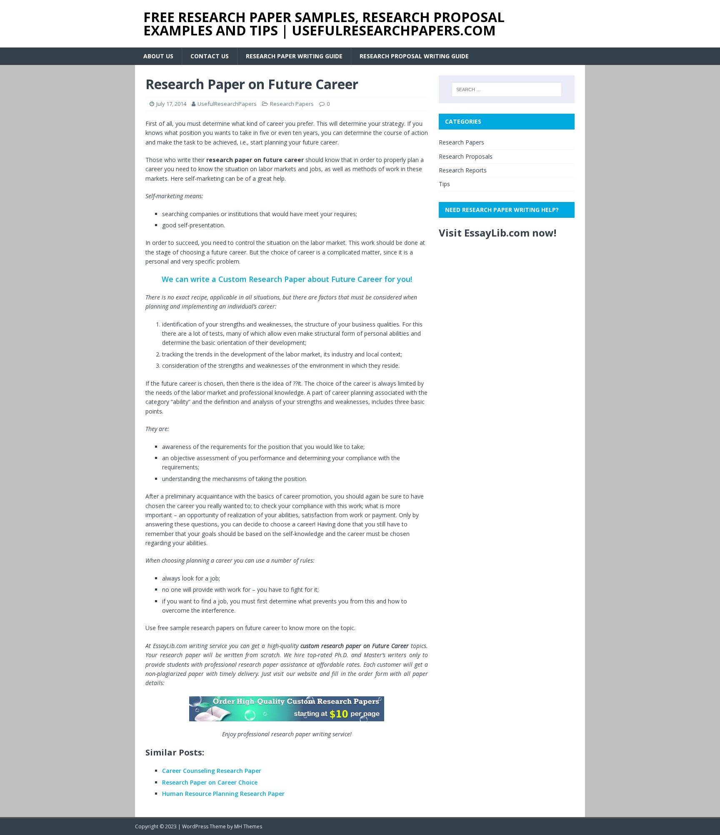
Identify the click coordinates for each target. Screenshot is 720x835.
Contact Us (209, 56)
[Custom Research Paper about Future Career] (286, 708)
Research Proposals (465, 156)
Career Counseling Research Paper (211, 771)
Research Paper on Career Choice (210, 782)
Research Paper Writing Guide (294, 56)
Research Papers (292, 103)
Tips (444, 184)
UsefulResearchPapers (227, 103)
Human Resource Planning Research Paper (223, 794)
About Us (158, 56)
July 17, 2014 (171, 103)
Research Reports (463, 170)
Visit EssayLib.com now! (497, 232)
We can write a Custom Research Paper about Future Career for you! (287, 279)
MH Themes (248, 826)
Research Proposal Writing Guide (414, 56)
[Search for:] (506, 89)
